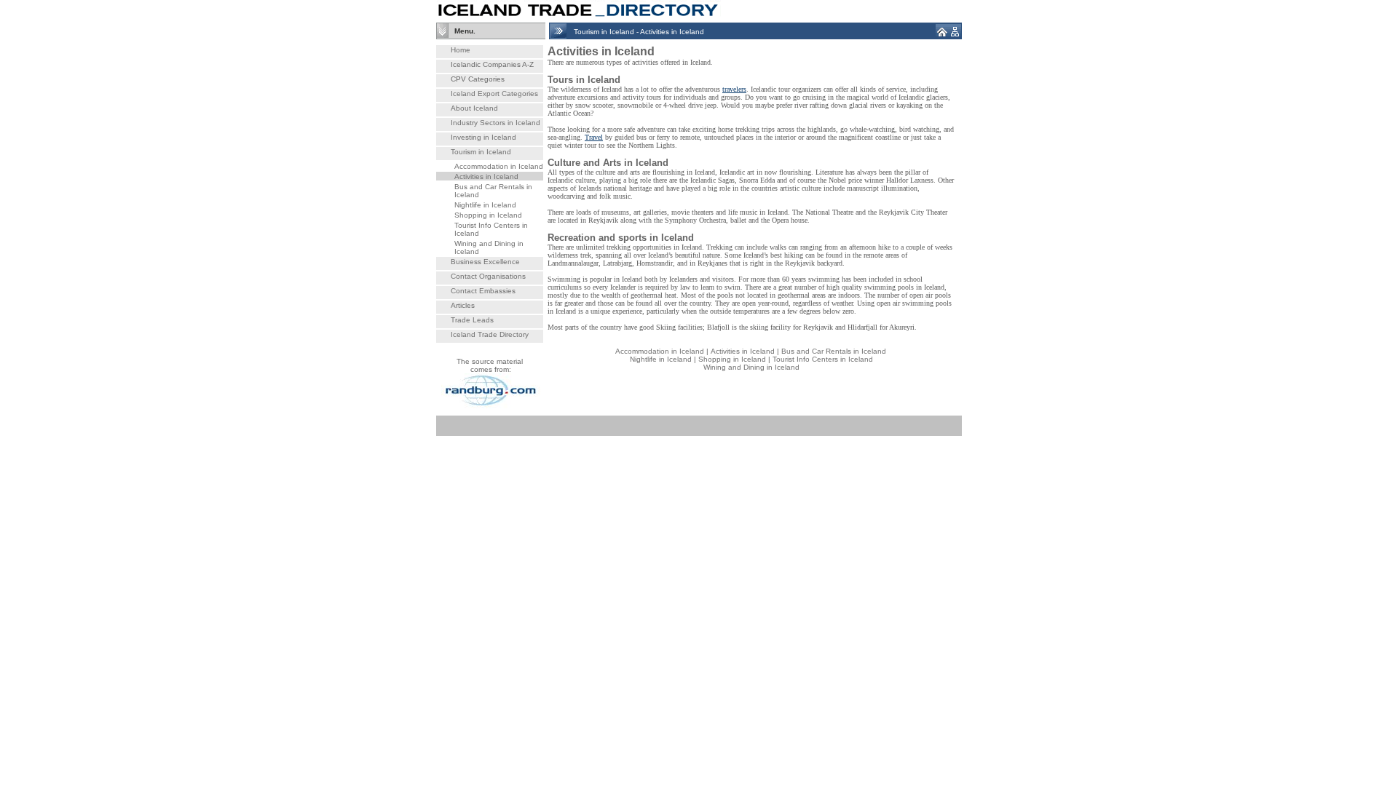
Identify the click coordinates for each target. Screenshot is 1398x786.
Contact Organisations (488, 276)
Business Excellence (485, 262)
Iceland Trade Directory (490, 334)
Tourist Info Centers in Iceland (823, 359)
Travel (594, 137)
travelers (734, 89)
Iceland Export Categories (494, 94)
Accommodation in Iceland (498, 166)
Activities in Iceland (486, 176)
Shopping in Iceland (488, 215)
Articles (463, 305)
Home (460, 50)
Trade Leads (472, 320)
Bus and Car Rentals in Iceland (833, 351)
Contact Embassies (483, 291)
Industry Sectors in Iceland (495, 123)
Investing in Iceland (483, 137)
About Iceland (474, 108)
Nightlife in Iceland (485, 205)
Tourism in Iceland (481, 152)
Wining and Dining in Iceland (751, 367)
